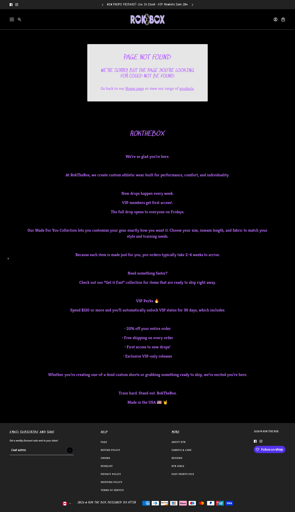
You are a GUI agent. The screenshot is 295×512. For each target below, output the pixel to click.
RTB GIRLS (178, 465)
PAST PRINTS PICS (183, 474)
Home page (134, 88)
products (186, 88)
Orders (105, 457)
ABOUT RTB (179, 441)
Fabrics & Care (181, 449)
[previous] (102, 5)
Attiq (132, 502)
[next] (192, 5)
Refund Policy (110, 449)
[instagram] (16, 4)
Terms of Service (112, 490)
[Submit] (70, 450)
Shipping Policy (111, 482)
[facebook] (11, 4)
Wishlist (107, 465)
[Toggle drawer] (12, 19)
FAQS (104, 441)
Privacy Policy (111, 474)
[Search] (19, 19)
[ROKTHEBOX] (147, 19)
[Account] (275, 19)
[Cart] (283, 19)
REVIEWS (177, 457)
